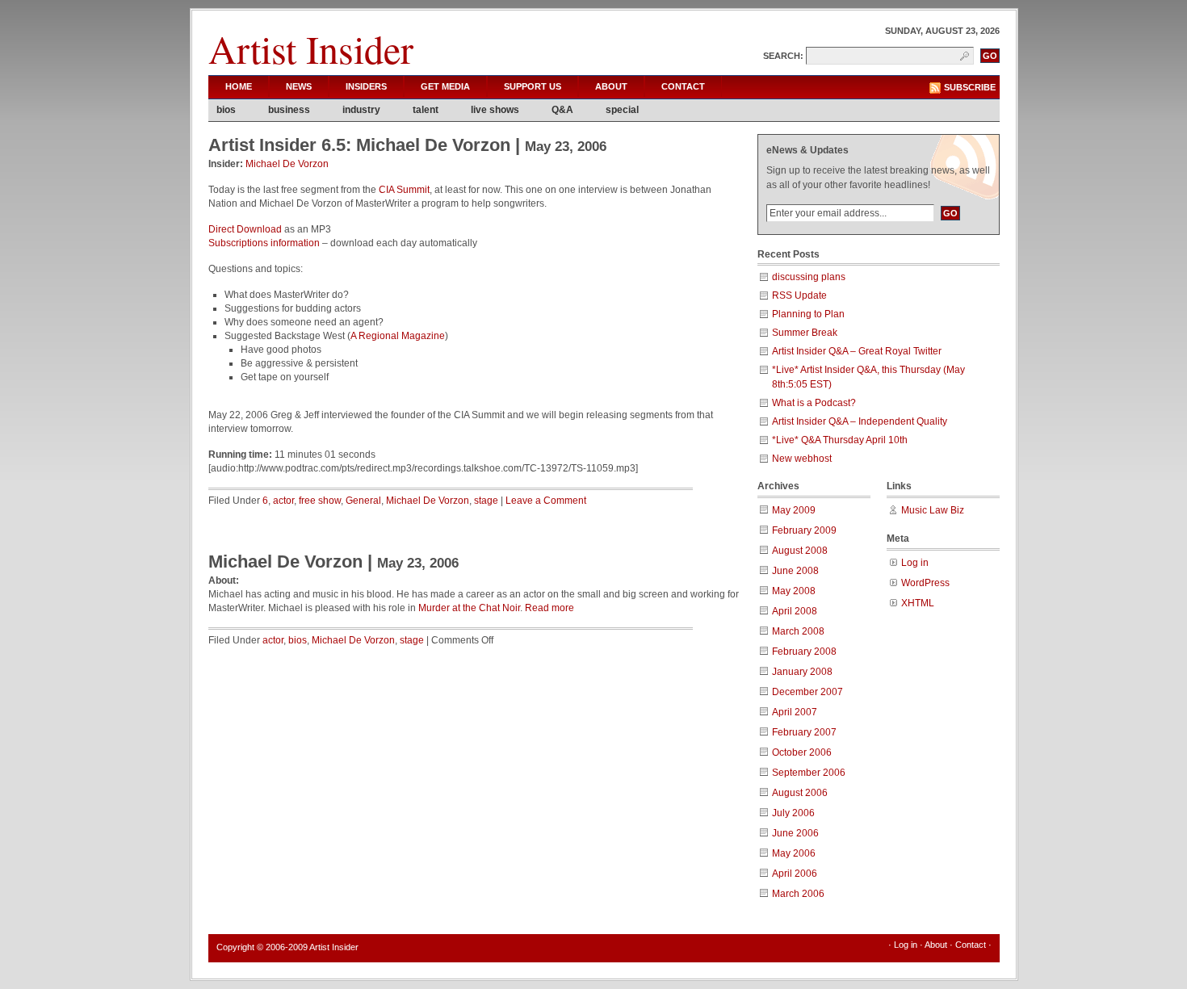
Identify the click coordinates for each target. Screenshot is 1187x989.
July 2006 (793, 813)
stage (486, 500)
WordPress (925, 583)
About (611, 86)
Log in (915, 562)
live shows (495, 109)
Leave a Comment (545, 500)
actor (283, 500)
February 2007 (804, 732)
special (622, 109)
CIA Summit (404, 189)
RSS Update (799, 295)
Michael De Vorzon (287, 164)
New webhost (802, 458)
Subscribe (970, 87)
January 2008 (802, 671)
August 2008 (800, 550)
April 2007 (794, 712)
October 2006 (802, 752)
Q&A (562, 109)
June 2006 (795, 833)
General (363, 500)
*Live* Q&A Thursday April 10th (840, 440)
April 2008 (794, 611)
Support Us (532, 86)
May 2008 (794, 591)
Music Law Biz (932, 510)
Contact (683, 86)
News (299, 86)
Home (238, 86)
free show (320, 500)
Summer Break (804, 332)
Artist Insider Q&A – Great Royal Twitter (857, 351)
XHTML (917, 603)
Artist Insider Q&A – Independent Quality (859, 421)
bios (226, 109)
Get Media (445, 86)
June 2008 (795, 570)
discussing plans (808, 277)
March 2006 (798, 893)
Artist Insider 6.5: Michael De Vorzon (359, 145)
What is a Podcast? (814, 403)
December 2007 (807, 692)
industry (361, 109)
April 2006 (794, 873)
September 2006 (808, 772)
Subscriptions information (264, 243)
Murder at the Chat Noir (469, 608)
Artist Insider (310, 48)
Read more (549, 608)
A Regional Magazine (397, 336)
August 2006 (800, 792)
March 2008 (798, 631)
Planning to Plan (808, 314)
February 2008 (804, 651)
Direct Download (245, 229)
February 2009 (804, 530)
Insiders (366, 86)
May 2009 (794, 510)
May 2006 (794, 853)
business (289, 109)
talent (425, 109)
